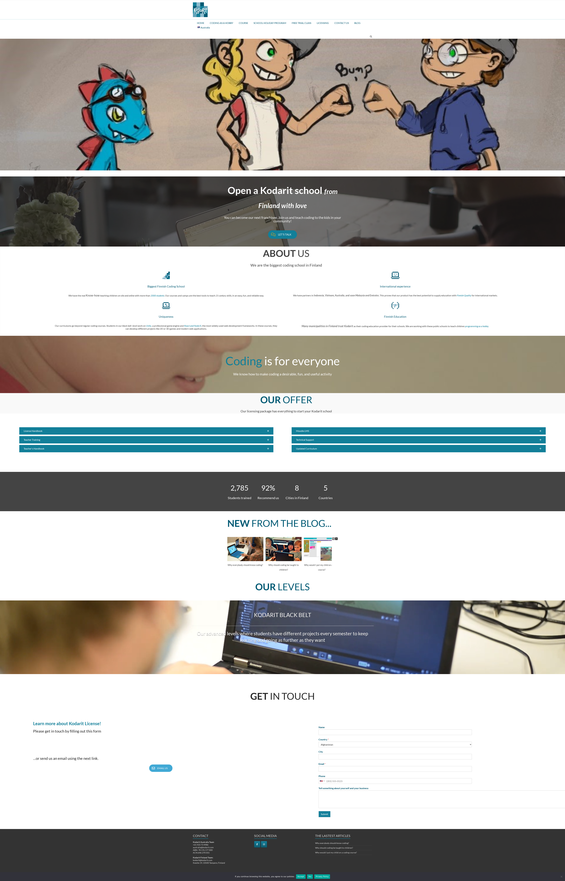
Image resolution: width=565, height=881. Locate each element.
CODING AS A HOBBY (221, 23)
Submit (324, 814)
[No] (561, 876)
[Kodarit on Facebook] (257, 844)
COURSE (243, 23)
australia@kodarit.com (203, 847)
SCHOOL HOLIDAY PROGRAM (270, 23)
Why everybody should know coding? (245, 565)
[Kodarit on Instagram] (264, 844)
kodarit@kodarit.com (202, 860)
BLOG (357, 23)
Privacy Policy (322, 876)
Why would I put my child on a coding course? (336, 852)
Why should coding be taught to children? (334, 848)
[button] (146, 431)
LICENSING (323, 23)
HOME (200, 23)
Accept (301, 876)
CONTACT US (341, 23)
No (310, 876)
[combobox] (322, 781)
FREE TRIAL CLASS (301, 23)
